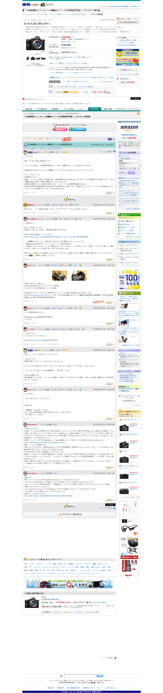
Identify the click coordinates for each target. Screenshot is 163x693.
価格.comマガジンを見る (131, 345)
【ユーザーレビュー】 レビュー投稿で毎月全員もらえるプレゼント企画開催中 (129, 193)
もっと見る (136, 405)
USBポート (74, 570)
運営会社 (50, 688)
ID (48, 570)
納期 (31, 570)
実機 (82, 567)
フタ (88, 573)
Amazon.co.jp (66, 42)
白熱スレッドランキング (128, 355)
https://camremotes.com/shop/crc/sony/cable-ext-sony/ (44, 443)
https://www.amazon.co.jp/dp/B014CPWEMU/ (41, 340)
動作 (26, 570)
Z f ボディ (125, 451)
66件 (61, 219)
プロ (93, 573)
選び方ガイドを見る (133, 237)
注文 (99, 564)
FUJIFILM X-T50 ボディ (129, 483)
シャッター (62, 573)
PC (136, 245)
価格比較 (48, 612)
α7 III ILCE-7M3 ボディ (54, 149)
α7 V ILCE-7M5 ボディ (130, 419)
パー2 (137, 254)
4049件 (54, 265)
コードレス (42, 573)
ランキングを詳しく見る (131, 497)
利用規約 (60, 688)
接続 (26, 567)
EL (45, 570)
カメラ (37, 113)
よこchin (30, 329)
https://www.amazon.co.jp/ (34, 295)
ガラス (33, 573)
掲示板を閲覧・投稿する (128, 376)
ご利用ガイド (135, 6)
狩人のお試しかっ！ (34, 219)
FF (31, 567)
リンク (71, 567)
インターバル (85, 570)
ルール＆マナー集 (126, 379)
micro (53, 570)
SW (67, 570)
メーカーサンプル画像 (126, 43)
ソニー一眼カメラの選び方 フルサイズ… (75, 81)
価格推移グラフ (82, 39)
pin (63, 570)
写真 (87, 567)
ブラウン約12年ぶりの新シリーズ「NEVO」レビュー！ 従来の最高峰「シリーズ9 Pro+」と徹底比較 (129, 331)
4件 (80, 219)
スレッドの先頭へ (106, 508)
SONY (59, 113)
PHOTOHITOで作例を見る (127, 45)
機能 (94, 564)
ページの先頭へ (108, 658)
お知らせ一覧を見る (133, 209)
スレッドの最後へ (107, 152)
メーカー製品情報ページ (58, 72)
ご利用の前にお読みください (34, 99)
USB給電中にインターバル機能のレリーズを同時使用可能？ (50, 144)
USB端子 (70, 564)
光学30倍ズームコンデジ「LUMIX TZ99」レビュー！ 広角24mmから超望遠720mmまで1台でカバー (129, 314)
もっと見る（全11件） (107, 81)
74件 (75, 265)
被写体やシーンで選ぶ (127, 227)
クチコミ (80, 612)
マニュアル (46, 567)
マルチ (32, 564)
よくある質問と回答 (127, 381)
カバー (26, 573)
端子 (26, 564)
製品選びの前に (125, 224)
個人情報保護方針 (73, 688)
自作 (77, 567)
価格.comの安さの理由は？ (98, 602)
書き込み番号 (125, 158)
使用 (54, 564)
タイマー (71, 573)
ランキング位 (93, 612)
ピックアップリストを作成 (129, 74)
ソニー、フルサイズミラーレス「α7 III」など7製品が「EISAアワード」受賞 (87, 77)
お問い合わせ (111, 688)
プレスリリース (86, 72)
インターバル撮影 (98, 570)
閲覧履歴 (125, 6)
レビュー (69, 612)
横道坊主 (30, 205)
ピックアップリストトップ (131, 266)
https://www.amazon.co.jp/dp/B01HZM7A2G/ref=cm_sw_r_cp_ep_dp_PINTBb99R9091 (56, 237)
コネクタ (36, 567)
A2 (41, 570)
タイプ (105, 564)
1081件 (77, 329)
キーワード (125, 156)
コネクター (52, 573)
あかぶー (30, 265)
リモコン (39, 564)
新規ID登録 (115, 6)
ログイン (105, 6)
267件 (76, 205)
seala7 (35, 152)
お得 (108, 570)
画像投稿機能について (127, 377)
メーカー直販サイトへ (58, 59)
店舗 (70, 57)
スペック (59, 612)
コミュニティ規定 (126, 374)
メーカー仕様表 (73, 72)
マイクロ (79, 564)
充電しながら (95, 567)
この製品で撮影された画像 (127, 40)
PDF (58, 570)
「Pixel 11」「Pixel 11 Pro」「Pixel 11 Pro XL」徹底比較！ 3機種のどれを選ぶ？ (129, 299)
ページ (99, 573)
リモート (87, 564)
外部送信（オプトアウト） (93, 688)
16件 (57, 152)
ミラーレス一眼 (84, 87)
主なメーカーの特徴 (126, 230)
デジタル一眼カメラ (64, 87)
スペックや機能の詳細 (127, 233)
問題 (36, 570)
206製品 (73, 52)
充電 (60, 564)
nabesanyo (31, 425)
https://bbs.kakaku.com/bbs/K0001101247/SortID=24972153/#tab (48, 496)
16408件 (54, 329)
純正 (104, 567)
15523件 (54, 205)
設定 (109, 567)
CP (64, 564)
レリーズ (48, 564)
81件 (55, 424)
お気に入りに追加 (54, 139)
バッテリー (81, 573)
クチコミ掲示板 (28, 113)
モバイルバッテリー (59, 567)
